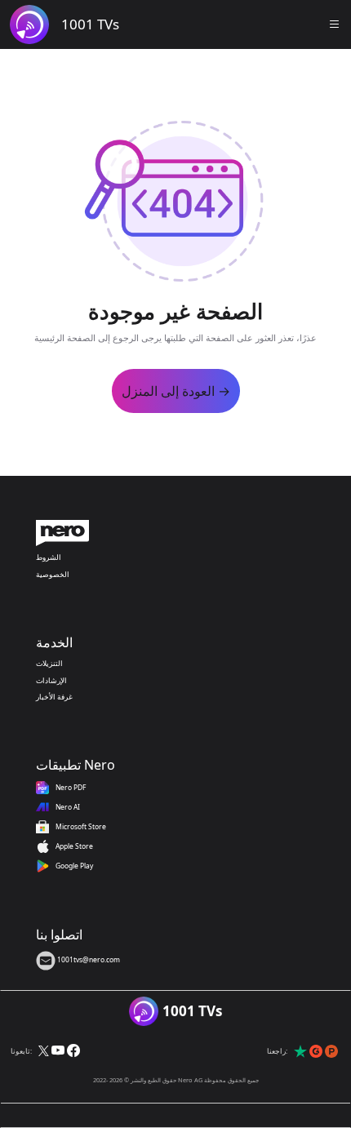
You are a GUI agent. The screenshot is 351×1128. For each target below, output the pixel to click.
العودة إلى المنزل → (176, 391)
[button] (334, 24)
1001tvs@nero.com (88, 959)
